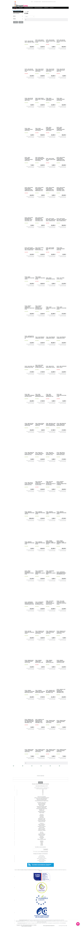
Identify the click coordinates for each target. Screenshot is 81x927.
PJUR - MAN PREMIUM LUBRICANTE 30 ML (61, 338)
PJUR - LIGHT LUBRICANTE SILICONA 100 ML (51, 308)
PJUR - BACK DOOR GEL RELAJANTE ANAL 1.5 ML (50, 159)
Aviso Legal (42, 833)
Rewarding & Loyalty (41, 819)
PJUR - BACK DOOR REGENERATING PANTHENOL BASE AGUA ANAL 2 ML (29, 219)
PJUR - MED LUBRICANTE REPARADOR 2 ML (49, 395)
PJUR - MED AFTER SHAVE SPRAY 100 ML (50, 367)
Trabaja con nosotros (41, 828)
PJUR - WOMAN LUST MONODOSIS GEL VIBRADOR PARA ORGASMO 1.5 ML (39, 721)
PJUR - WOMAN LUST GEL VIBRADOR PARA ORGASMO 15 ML (50, 691)
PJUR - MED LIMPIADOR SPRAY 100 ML (61, 367)
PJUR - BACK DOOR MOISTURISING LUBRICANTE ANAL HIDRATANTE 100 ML (61, 159)
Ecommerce (42, 816)
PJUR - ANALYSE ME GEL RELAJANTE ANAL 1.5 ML (50, 41)
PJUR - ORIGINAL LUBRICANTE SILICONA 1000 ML (29, 512)
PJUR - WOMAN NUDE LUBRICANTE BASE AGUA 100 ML (50, 721)
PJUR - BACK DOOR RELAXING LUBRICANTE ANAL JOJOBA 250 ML (62, 219)
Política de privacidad (41, 834)
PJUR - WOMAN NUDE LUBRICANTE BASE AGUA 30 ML (29, 750)
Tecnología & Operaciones (28, 7)
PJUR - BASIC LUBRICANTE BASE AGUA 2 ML (61, 248)
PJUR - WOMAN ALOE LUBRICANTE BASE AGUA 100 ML (39, 632)
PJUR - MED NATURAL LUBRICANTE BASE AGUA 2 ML (39, 424)
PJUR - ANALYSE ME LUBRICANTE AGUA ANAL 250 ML (50, 70)
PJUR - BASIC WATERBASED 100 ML (50, 278)
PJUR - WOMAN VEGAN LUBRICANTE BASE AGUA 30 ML (61, 750)
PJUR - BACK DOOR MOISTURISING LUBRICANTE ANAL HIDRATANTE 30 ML (50, 189)
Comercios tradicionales (42, 820)
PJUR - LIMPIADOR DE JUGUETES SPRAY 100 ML (29, 337)
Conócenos (15, 7)
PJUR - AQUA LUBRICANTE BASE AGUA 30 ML (29, 129)
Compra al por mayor (41, 821)
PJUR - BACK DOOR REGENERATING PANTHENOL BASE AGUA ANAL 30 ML (39, 219)
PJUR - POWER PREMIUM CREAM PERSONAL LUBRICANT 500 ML (61, 542)
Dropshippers (41, 815)
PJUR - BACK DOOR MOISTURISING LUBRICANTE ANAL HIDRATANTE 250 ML (29, 189)
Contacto (41, 838)
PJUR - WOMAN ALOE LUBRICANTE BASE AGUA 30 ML (61, 632)
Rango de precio (16, 13)
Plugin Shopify (41, 812)
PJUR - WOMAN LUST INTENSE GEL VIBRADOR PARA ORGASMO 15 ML (61, 691)
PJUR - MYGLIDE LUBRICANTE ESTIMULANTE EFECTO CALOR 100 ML (40, 483)
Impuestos (41, 836)
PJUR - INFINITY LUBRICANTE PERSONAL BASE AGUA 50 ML (29, 307)
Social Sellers (41, 817)
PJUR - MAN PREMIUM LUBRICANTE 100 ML (39, 338)
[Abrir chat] (78, 924)
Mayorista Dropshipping (38, 7)
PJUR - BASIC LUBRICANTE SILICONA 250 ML (40, 277)
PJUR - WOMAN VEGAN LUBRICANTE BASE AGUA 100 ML (40, 750)
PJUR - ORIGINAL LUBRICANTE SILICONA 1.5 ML (51, 512)
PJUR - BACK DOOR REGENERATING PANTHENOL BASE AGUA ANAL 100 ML (61, 189)
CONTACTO (46, 7)
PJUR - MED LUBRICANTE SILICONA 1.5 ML (61, 395)
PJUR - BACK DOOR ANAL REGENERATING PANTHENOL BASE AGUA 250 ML (39, 159)
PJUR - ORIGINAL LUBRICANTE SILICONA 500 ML (40, 542)
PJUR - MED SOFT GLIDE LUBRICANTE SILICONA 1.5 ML (50, 453)
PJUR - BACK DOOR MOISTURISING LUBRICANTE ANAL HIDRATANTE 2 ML (39, 189)
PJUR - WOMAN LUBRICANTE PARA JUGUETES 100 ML (60, 661)
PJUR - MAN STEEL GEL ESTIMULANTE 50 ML (29, 367)
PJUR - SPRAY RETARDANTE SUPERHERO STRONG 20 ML (29, 572)
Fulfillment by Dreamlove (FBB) (42, 806)
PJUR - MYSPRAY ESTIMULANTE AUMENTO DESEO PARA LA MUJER (61, 483)
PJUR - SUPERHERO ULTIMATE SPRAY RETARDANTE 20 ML (39, 603)
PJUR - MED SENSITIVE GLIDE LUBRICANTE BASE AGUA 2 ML (29, 453)
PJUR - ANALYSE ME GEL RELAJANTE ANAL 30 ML (29, 70)
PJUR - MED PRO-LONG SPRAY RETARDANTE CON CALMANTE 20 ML (51, 424)
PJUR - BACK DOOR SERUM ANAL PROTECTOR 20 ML (39, 248)
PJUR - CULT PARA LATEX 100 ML (60, 278)
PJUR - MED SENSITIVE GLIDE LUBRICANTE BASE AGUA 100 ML (61, 424)
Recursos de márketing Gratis (41, 799)
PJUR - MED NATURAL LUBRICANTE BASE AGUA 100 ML (29, 424)
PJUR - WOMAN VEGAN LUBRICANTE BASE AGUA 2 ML (50, 750)
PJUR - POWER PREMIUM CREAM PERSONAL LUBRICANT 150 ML (51, 542)
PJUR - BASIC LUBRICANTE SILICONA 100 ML (29, 277)
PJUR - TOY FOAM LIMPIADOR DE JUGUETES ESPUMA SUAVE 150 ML (50, 603)
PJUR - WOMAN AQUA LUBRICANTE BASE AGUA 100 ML (29, 661)
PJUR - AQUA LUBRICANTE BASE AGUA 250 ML (61, 99)
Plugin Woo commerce (41, 811)
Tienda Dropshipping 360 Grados (41, 808)
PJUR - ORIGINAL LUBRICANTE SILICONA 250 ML (61, 512)
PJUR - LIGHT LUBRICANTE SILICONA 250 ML (61, 308)
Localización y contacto (41, 830)
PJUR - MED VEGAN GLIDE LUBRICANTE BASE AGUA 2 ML (29, 483)
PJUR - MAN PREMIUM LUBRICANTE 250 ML (50, 338)
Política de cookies (42, 835)
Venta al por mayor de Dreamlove (41, 798)
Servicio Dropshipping (41, 803)
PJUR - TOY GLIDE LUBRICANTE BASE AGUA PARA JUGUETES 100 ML (61, 603)
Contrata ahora (41, 810)
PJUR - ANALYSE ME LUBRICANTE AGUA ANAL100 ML (39, 70)
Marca (14, 16)
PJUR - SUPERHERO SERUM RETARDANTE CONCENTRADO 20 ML (29, 603)
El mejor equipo (41, 827)
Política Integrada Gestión (42, 839)
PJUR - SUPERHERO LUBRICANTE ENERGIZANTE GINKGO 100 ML (40, 572)
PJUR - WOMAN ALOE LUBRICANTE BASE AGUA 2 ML (50, 632)
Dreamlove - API (41, 809)
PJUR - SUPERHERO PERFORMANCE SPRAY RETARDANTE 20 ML (61, 573)
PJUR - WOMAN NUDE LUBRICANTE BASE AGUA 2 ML (61, 721)
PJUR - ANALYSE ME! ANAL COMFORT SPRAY (29, 42)
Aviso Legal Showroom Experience (48, 925)
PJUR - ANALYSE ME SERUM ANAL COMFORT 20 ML (40, 99)
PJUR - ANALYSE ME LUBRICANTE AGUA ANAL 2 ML (61, 70)
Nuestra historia (41, 825)
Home (25, 11)
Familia (14, 18)
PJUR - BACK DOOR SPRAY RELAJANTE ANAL (50, 248)
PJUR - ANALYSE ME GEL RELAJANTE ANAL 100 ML (40, 41)
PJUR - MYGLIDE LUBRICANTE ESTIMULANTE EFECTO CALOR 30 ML (51, 483)
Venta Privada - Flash (41, 818)
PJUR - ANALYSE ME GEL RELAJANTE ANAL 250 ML (61, 41)
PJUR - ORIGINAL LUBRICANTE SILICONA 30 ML (29, 542)
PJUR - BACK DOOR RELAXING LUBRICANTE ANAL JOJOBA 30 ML (30, 248)
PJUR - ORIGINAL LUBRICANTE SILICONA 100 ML (40, 512)
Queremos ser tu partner (42, 826)
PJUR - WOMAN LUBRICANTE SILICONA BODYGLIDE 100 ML (29, 691)
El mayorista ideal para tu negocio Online (41, 800)
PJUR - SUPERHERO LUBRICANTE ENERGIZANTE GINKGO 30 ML (51, 572)
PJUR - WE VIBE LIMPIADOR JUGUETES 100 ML (29, 632)
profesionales (16, 10)
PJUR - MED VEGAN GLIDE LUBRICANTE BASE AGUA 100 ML (61, 453)
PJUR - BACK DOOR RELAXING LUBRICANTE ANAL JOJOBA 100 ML (51, 219)
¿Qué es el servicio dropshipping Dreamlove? (41, 797)
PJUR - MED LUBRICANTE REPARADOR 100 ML (39, 395)
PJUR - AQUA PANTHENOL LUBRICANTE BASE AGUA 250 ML (61, 129)
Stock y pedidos (41, 805)
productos (51, 7)
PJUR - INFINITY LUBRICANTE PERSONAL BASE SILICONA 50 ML (38, 307)
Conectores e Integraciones (41, 807)
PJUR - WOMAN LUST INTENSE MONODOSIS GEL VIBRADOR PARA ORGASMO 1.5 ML (29, 721)
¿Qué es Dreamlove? (41, 824)
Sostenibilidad (41, 837)
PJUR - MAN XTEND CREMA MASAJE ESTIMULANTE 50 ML (39, 366)
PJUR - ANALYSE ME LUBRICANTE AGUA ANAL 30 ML (29, 99)
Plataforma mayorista (41, 804)
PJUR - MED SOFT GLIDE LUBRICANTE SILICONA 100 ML (39, 453)
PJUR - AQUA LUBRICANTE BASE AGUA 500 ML (39, 129)
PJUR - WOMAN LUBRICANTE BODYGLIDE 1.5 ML (39, 661)
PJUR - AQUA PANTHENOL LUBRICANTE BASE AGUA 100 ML (50, 129)
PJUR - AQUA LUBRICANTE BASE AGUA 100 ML (50, 99)
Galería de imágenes (41, 829)
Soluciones (20, 7)
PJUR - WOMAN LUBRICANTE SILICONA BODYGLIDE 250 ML (40, 691)
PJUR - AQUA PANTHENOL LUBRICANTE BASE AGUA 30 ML (29, 159)
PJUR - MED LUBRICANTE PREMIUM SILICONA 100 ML (29, 395)
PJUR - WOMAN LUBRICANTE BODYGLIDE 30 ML (50, 661)
